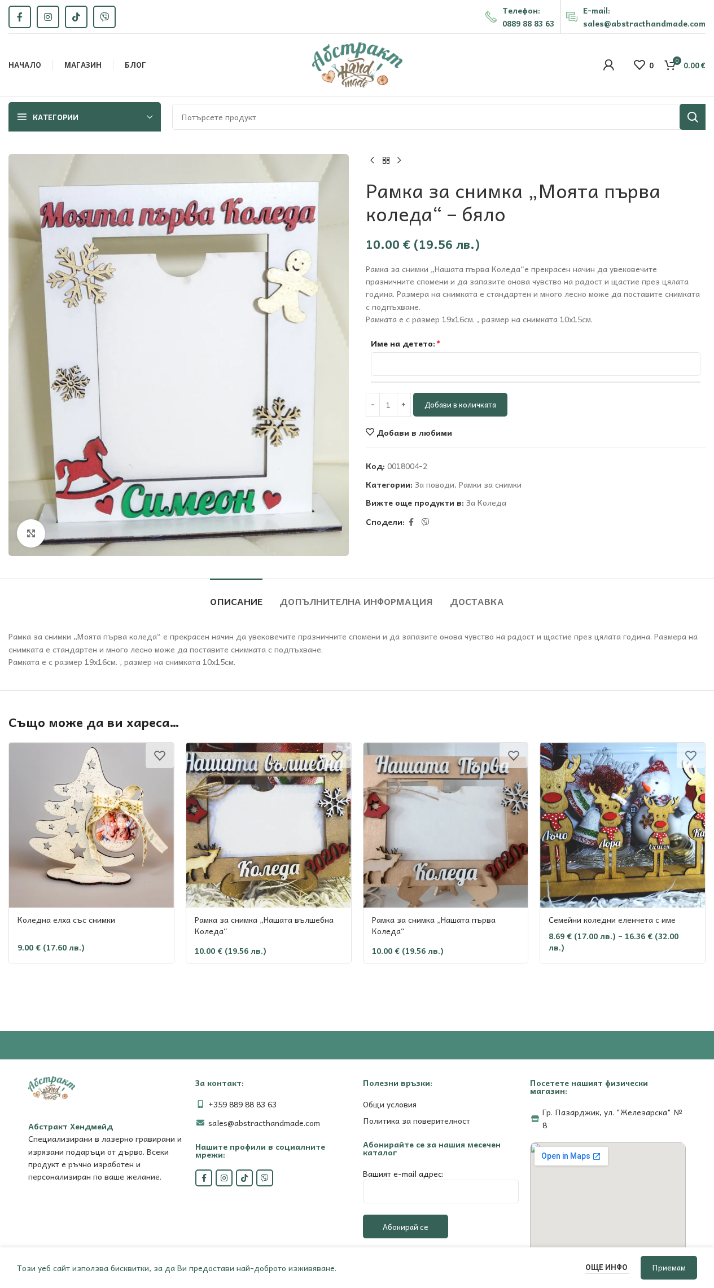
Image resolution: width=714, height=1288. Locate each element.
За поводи (434, 484)
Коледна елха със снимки (66, 919)
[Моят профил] (608, 65)
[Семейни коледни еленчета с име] (622, 825)
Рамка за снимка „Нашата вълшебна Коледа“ (264, 925)
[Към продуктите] (386, 161)
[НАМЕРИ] (693, 117)
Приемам (669, 1267)
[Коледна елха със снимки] (91, 825)
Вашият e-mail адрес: (403, 1173)
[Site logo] (357, 64)
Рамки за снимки (490, 484)
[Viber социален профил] (104, 17)
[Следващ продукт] (399, 161)
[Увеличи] (31, 533)
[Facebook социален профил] (19, 17)
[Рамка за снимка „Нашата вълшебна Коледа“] (268, 825)
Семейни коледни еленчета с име (612, 919)
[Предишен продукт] (372, 161)
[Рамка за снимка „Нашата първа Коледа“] (445, 825)
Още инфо (607, 1267)
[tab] (236, 596)
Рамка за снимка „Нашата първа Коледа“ (434, 925)
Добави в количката (460, 404)
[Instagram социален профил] (48, 17)
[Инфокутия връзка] (519, 16)
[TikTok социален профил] (76, 17)
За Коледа (486, 502)
